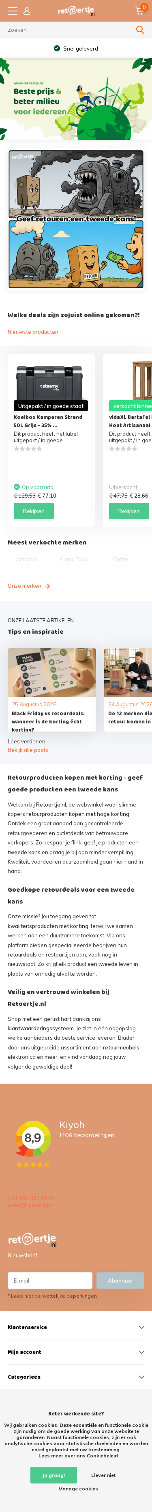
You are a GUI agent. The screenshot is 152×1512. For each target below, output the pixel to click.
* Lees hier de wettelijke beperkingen (52, 1296)
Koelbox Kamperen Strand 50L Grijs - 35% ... (48, 421)
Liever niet (103, 1475)
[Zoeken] (140, 30)
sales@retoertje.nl (31, 1204)
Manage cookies (78, 1489)
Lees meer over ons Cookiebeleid (78, 1455)
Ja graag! (54, 1475)
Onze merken (25, 585)
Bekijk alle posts (28, 750)
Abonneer (120, 1280)
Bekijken (34, 511)
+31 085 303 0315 (31, 1198)
